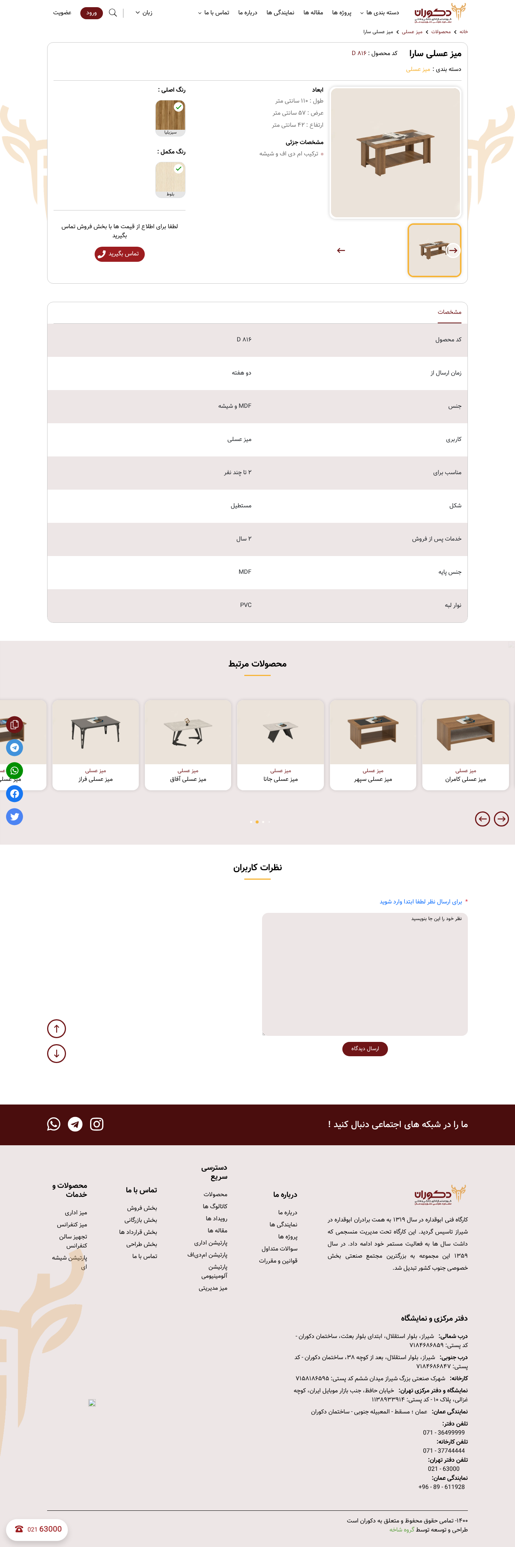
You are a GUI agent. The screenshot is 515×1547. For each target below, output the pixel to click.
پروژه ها (341, 13)
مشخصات (449, 312)
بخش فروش (142, 1208)
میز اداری (76, 1213)
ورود (91, 13)
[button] (340, 250)
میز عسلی (412, 32)
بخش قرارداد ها (138, 1232)
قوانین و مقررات (278, 1261)
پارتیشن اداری (210, 1243)
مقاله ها (313, 13)
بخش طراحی (141, 1244)
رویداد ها (216, 1219)
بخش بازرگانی (140, 1220)
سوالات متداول (279, 1249)
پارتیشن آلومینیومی (214, 1272)
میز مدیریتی (213, 1288)
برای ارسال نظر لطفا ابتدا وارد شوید (421, 902)
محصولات (441, 32)
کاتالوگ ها (215, 1207)
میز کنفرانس (72, 1225)
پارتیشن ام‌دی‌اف (207, 1255)
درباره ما (248, 13)
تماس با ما (144, 1256)
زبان (147, 13)
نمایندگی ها (280, 13)
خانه (464, 32)
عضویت (62, 13)
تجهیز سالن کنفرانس (73, 1241)
